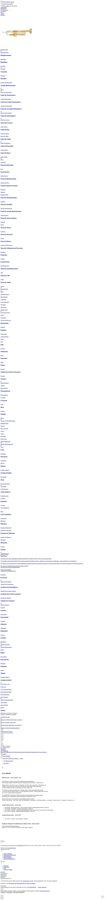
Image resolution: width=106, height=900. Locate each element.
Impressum (5, 865)
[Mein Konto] (2, 744)
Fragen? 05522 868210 (8, 4)
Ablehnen (3, 892)
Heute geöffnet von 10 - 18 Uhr (10, 6)
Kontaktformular (12, 848)
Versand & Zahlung (7, 869)
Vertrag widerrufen (42, 752)
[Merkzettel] (1, 742)
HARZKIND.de (32, 887)
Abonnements (34, 752)
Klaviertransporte (7, 856)
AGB (4, 868)
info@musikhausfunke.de (8, 2)
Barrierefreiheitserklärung (9, 858)
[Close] (2, 896)
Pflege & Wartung (7, 857)
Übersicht (3, 752)
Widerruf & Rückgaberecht (9, 855)
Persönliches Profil (9, 752)
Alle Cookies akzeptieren (18, 892)
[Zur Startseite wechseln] (6, 731)
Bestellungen (28, 752)
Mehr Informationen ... (45, 891)
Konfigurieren (9, 892)
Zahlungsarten (22, 752)
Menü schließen (6, 746)
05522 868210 (20, 845)
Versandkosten (25, 881)
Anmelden (3, 749)
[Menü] (2, 730)
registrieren (5, 750)
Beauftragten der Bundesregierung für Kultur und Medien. (22, 883)
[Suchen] (2, 735)
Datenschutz (6, 867)
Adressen (16, 752)
